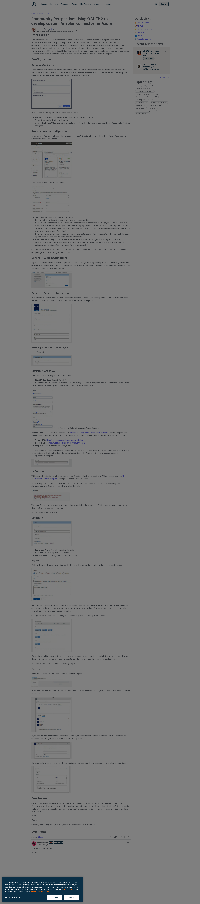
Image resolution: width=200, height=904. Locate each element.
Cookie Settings (67, 889)
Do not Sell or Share (12, 897)
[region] (42, 889)
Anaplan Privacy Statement (41, 891)
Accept (72, 897)
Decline (55, 897)
